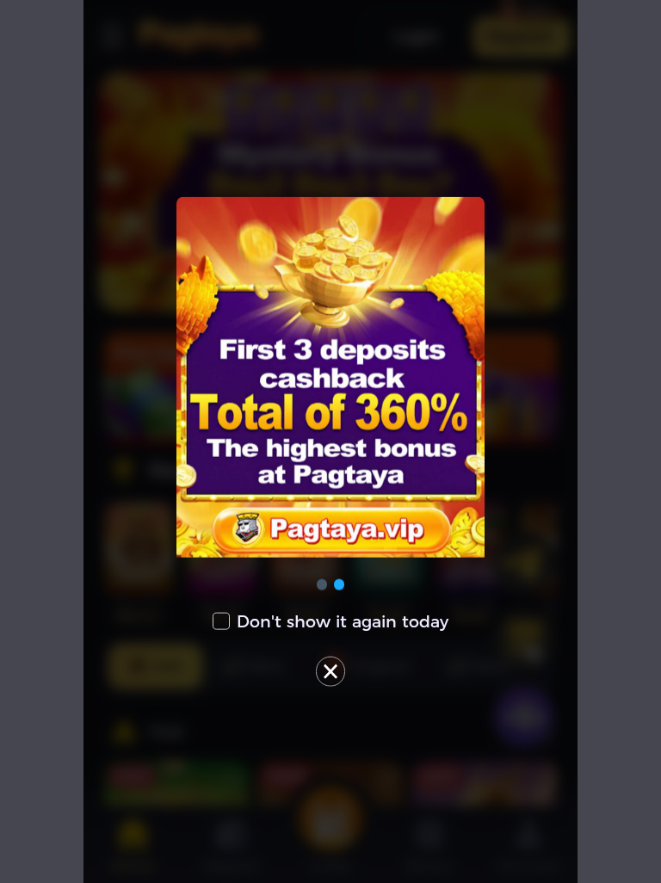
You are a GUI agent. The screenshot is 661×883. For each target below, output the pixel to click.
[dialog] (330, 442)
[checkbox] (331, 621)
